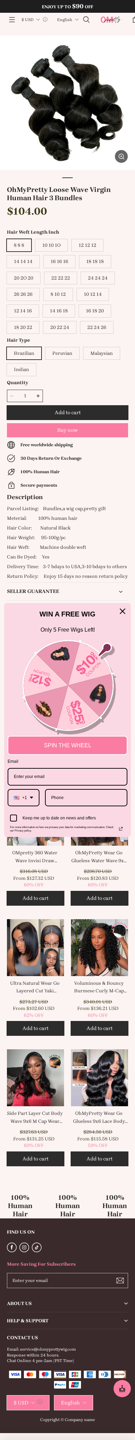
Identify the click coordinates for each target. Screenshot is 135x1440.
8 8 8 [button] (19, 245)
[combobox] (23, 797)
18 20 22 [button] (23, 327)
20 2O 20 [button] (23, 278)
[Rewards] (122, 1388)
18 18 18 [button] (95, 261)
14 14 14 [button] (23, 261)
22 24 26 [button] (96, 327)
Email (13, 761)
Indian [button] (21, 369)
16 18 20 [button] (95, 311)
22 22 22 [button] (60, 278)
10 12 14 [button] (93, 294)
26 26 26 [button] (23, 294)
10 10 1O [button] (51, 245)
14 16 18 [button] (59, 311)
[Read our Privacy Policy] (121, 829)
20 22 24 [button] (59, 327)
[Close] (122, 611)
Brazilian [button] (24, 353)
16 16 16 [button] (59, 261)
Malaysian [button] (101, 353)
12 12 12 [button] (87, 245)
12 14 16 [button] (23, 311)
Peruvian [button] (62, 353)
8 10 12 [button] (58, 294)
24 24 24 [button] (98, 278)
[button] (12, 20)
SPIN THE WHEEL (67, 745)
